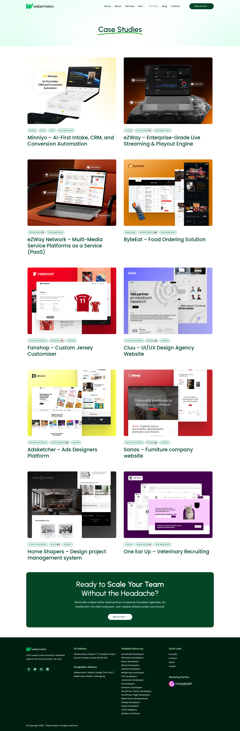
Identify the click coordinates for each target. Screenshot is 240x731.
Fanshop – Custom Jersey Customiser (60, 350)
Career (172, 666)
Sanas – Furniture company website (158, 452)
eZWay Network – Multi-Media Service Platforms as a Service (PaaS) (65, 245)
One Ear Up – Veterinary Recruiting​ (166, 551)
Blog (164, 6)
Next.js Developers (130, 665)
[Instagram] (41, 669)
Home (107, 6)
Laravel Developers (130, 668)
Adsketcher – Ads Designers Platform (62, 452)
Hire (140, 6)
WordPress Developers (132, 654)
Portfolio (153, 6)
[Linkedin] (47, 669)
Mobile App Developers (132, 672)
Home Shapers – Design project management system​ (67, 554)
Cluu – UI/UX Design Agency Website (159, 350)
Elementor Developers (132, 657)
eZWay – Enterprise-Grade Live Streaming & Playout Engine (162, 140)
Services (129, 6)
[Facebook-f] (28, 669)
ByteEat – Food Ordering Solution (165, 239)
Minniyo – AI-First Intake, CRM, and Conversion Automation (71, 140)
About (117, 6)
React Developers (130, 661)
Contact (175, 6)
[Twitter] (35, 669)
